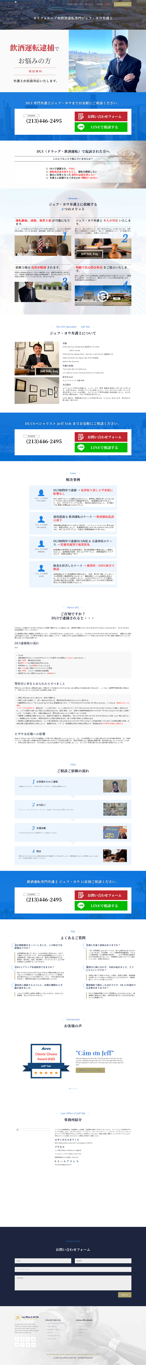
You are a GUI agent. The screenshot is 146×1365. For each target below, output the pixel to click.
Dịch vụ (89, 4)
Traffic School (52, 1326)
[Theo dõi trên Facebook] (17, 1339)
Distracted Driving (53, 1336)
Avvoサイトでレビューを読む (90, 1070)
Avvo (80, 1335)
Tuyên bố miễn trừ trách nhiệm (88, 1354)
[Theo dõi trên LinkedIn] (17, 1344)
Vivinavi (80, 1323)
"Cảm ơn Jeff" (95, 1053)
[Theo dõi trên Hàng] (33, 1344)
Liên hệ (99, 4)
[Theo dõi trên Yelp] (22, 1344)
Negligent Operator (54, 1329)
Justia (80, 1332)
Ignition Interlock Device (56, 1323)
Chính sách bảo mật (67, 1354)
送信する (125, 1295)
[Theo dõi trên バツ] (28, 1339)
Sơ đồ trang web (52, 1354)
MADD (49, 1332)
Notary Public (52, 1339)
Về (80, 4)
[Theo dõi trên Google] (28, 1344)
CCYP (80, 1326)
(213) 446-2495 (122, 4)
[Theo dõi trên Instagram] (22, 1339)
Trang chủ (72, 4)
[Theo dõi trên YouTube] (33, 1339)
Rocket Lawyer (83, 1329)
